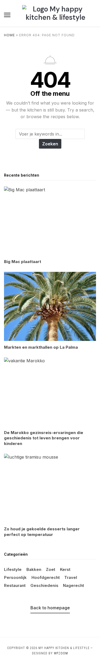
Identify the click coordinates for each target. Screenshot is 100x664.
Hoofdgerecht (45, 577)
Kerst (65, 569)
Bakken (33, 569)
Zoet (50, 569)
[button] (7, 15)
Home (9, 35)
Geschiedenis (44, 585)
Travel (70, 577)
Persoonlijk (15, 577)
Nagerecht (73, 585)
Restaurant (15, 585)
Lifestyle (13, 569)
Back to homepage (50, 607)
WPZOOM (61, 653)
